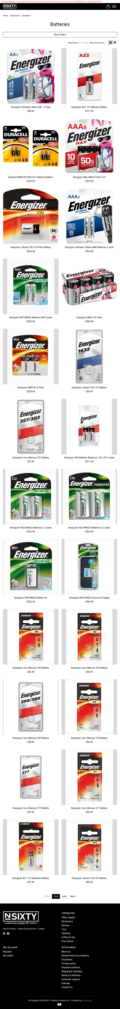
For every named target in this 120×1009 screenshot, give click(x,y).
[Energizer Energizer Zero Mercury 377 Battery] (31, 777)
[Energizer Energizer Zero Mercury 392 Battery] (89, 637)
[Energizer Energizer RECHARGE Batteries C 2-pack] (31, 497)
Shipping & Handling (71, 971)
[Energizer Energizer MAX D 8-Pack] (89, 286)
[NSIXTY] (10, 6)
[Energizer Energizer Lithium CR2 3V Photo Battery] (31, 216)
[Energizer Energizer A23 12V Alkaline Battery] (89, 76)
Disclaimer (66, 959)
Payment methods (70, 967)
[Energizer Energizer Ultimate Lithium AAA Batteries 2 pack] (89, 216)
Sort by (85, 43)
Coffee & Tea (68, 937)
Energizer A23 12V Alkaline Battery (89, 107)
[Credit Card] (59, 1004)
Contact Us (67, 987)
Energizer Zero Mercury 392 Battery (89, 667)
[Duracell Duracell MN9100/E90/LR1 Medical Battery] (31, 146)
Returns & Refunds (71, 975)
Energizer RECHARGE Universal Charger (89, 597)
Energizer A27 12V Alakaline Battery (30, 878)
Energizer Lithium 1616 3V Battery (89, 878)
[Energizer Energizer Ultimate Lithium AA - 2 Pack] (31, 76)
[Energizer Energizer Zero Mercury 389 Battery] (31, 707)
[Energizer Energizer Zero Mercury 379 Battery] (89, 707)
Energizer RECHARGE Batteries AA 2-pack (30, 317)
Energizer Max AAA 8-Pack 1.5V (89, 177)
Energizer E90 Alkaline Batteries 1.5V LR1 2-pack (89, 457)
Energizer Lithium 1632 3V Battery (89, 387)
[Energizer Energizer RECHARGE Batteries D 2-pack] (89, 497)
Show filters (60, 34)
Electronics (15, 16)
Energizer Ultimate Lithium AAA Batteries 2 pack (89, 247)
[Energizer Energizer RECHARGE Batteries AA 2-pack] (31, 286)
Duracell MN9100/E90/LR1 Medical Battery (30, 177)
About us (66, 951)
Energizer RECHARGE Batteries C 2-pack (31, 527)
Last (64, 896)
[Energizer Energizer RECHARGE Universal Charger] (89, 567)
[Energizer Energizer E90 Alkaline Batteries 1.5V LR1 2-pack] (89, 426)
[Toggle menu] (114, 6)
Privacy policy (68, 963)
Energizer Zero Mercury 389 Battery (30, 738)
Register (7, 951)
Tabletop (65, 933)
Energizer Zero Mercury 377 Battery (30, 808)
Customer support (70, 979)
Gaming (65, 925)
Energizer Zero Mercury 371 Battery (89, 808)
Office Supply (68, 917)
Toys (63, 929)
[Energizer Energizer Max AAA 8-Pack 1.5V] (89, 146)
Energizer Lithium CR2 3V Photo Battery (30, 247)
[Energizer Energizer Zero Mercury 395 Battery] (31, 637)
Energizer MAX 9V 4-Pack (30, 387)
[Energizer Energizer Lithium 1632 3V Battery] (89, 356)
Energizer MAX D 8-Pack (89, 317)
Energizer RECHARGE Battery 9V (30, 597)
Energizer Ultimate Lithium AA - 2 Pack (30, 107)
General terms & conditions (75, 955)
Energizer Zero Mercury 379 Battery (89, 738)
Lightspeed (87, 1000)
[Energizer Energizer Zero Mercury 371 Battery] (89, 777)
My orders (8, 955)
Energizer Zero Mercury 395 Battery (30, 667)
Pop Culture (67, 941)
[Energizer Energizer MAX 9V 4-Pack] (31, 356)
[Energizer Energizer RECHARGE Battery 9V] (31, 567)
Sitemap (65, 983)
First (56, 896)
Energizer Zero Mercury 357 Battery (30, 457)
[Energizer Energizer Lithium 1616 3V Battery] (89, 847)
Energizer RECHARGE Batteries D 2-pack (89, 527)
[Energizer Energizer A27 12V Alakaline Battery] (31, 847)
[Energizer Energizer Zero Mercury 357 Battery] (31, 426)
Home (5, 16)
